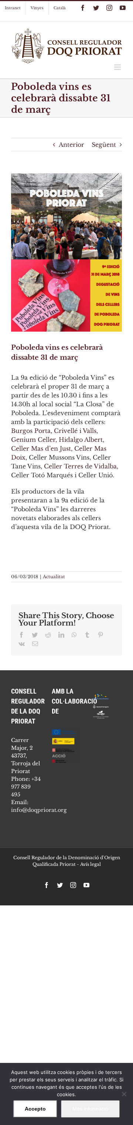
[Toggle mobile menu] (118, 67)
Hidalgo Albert (81, 439)
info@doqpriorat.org (38, 810)
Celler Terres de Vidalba (80, 466)
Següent (104, 144)
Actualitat (54, 576)
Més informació (90, 1109)
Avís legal (90, 864)
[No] (123, 1094)
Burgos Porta (31, 430)
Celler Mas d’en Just (41, 448)
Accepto (35, 1109)
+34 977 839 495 (26, 787)
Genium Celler (33, 439)
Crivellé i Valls (75, 430)
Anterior (71, 144)
